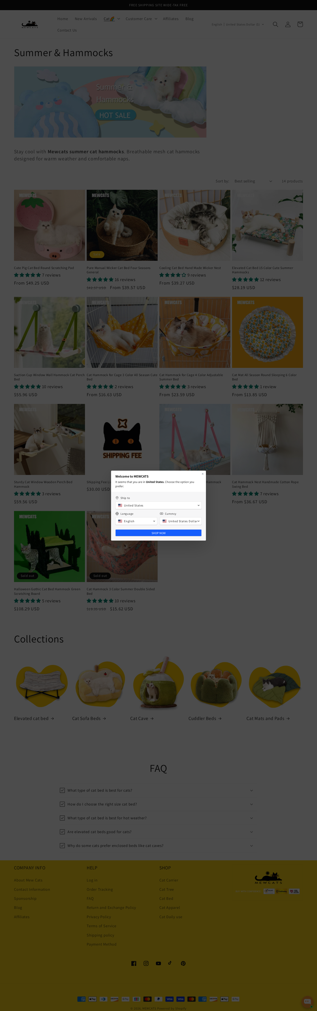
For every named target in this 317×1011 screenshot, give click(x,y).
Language (127, 514)
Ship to (125, 498)
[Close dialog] (202, 473)
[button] (158, 505)
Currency (170, 514)
